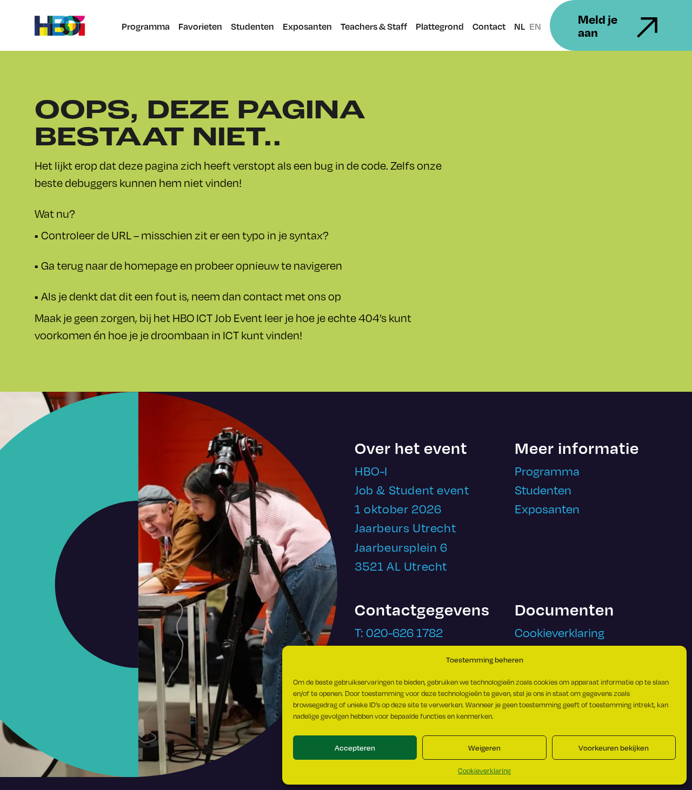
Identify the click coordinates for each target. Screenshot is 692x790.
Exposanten (307, 26)
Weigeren (484, 747)
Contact (489, 26)
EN (535, 26)
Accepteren (355, 747)
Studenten (252, 26)
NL (519, 26)
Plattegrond (440, 26)
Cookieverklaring (484, 770)
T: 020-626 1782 (399, 632)
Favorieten (200, 26)
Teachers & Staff (374, 26)
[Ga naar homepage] (60, 26)
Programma (146, 26)
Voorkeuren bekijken (613, 747)
